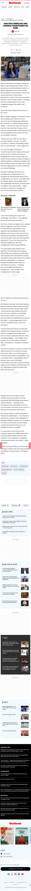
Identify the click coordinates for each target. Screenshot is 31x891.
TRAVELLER (17, 7)
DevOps (4, 473)
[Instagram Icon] (15, 874)
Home (2, 18)
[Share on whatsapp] (19, 49)
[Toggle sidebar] (4, 3)
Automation (14, 466)
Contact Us (12, 882)
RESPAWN (28, 7)
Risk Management (7, 469)
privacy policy (16, 864)
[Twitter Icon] (12, 874)
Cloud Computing (19, 469)
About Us (6, 882)
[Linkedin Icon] (19, 874)
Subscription (7, 854)
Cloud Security (23, 466)
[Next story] (30, 445)
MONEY (10, 7)
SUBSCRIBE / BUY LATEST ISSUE (15, 868)
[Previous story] (1, 445)
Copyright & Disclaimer (22, 882)
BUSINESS (4, 7)
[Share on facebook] (11, 49)
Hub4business (9, 18)
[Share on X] (14, 49)
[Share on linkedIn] (17, 49)
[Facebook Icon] (8, 874)
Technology (5, 466)
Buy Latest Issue (7, 856)
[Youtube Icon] (22, 874)
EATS (22, 7)
